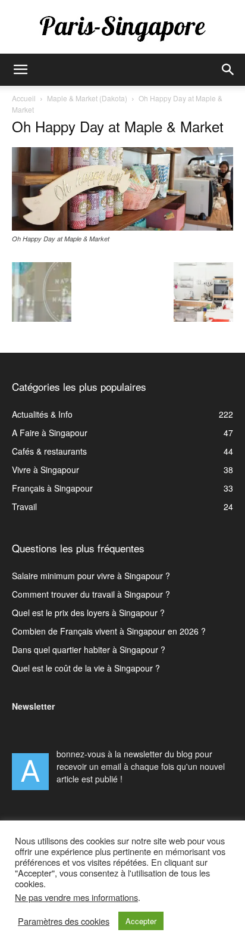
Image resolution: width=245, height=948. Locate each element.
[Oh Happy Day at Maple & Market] (122, 227)
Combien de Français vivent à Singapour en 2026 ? (109, 631)
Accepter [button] (140, 921)
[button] (20, 70)
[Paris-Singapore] (122, 28)
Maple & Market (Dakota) (87, 98)
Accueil (24, 98)
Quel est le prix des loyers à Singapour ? (88, 612)
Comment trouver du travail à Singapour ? (91, 594)
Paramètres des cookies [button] (63, 921)
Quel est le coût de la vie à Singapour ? (86, 668)
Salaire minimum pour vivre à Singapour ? (91, 576)
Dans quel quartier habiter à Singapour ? (88, 649)
